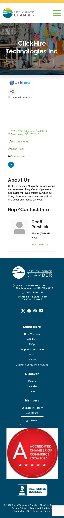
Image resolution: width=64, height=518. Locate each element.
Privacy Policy (19, 508)
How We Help (32, 334)
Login (34, 420)
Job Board (32, 412)
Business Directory (32, 407)
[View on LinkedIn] (11, 166)
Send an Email (39, 244)
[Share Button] (12, 91)
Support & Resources (32, 349)
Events (32, 381)
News (32, 391)
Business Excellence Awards (32, 364)
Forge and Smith (41, 511)
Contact (32, 359)
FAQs (32, 344)
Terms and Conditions (41, 508)
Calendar (32, 386)
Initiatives (32, 339)
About (32, 354)
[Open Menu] (57, 13)
